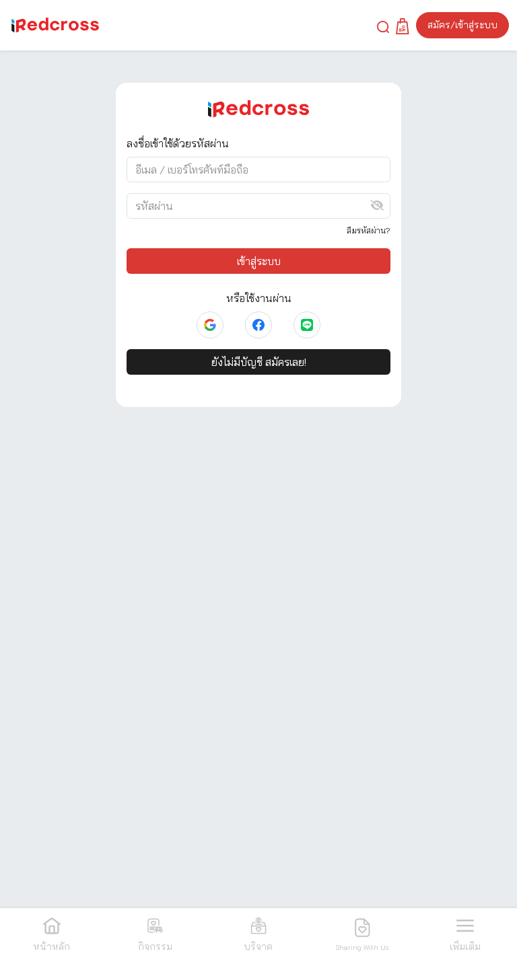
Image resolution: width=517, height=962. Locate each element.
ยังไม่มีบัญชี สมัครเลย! (258, 362)
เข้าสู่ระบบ (259, 261)
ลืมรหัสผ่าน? (368, 230)
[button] (383, 25)
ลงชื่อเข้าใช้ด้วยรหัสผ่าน (178, 143)
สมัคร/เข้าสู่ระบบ (462, 25)
